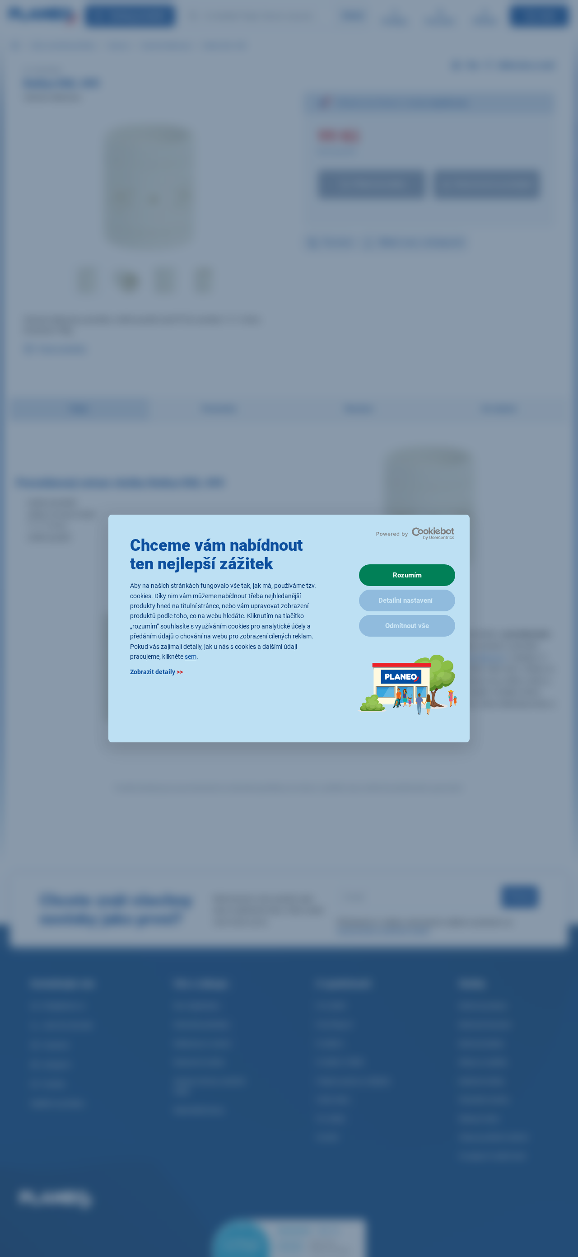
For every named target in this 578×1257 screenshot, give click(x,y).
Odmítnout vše (407, 626)
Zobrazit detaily (156, 672)
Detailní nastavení (405, 600)
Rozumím (407, 575)
